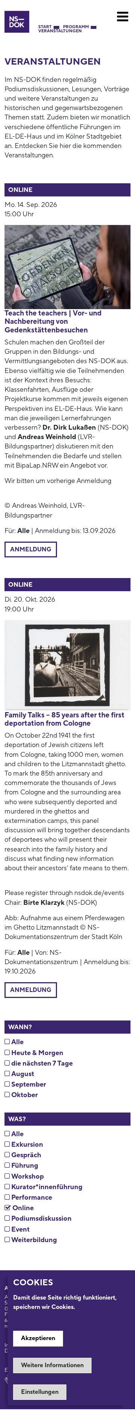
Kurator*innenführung (46, 1187)
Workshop (27, 1176)
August (22, 1074)
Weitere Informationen (52, 1365)
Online (22, 1208)
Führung (24, 1165)
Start (45, 27)
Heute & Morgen (36, 1053)
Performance (31, 1197)
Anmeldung (30, 549)
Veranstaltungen (60, 31)
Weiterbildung (33, 1240)
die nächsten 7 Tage (41, 1063)
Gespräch (25, 1155)
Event (20, 1229)
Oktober (24, 1095)
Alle (17, 1042)
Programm (76, 27)
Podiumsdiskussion (41, 1218)
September (28, 1084)
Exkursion (26, 1144)
